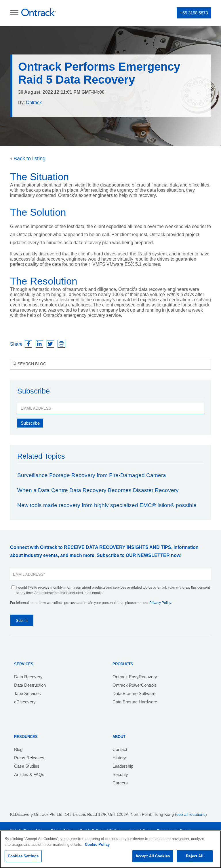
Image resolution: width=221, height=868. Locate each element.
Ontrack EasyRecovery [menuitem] (135, 676)
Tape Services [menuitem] (27, 693)
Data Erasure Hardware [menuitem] (135, 701)
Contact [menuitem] (120, 749)
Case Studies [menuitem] (26, 766)
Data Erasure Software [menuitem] (134, 693)
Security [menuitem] (120, 774)
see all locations (190, 814)
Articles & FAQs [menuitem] (29, 774)
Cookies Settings (23, 856)
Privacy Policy (160, 603)
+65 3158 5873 (194, 12)
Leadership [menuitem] (123, 766)
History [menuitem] (119, 757)
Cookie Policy (97, 844)
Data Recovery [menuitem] (28, 676)
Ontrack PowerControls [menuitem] (135, 685)
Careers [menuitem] (120, 782)
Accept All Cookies (153, 856)
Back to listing (28, 158)
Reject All (194, 856)
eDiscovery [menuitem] (25, 701)
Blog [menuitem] (18, 749)
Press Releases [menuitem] (29, 757)
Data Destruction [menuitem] (30, 685)
